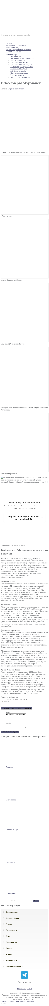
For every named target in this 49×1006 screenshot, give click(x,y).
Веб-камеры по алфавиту (16, 45)
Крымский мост (12, 918)
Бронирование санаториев (21, 65)
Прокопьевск (11, 930)
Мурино (9, 954)
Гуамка (9, 924)
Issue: (8, 712)
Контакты (21, 988)
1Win (29, 988)
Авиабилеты (15, 56)
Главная (9, 43)
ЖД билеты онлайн (18, 71)
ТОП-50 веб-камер (13, 52)
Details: (8, 723)
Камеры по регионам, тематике (18, 50)
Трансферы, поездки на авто (21, 67)
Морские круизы (17, 75)
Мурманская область (16, 89)
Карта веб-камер (12, 48)
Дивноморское (12, 912)
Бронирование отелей (19, 62)
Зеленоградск (11, 960)
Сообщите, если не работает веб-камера (16, 708)
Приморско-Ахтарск (14, 966)
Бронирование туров (18, 69)
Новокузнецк (11, 942)
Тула (8, 936)
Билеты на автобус (18, 60)
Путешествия (11, 54)
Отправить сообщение (10, 732)
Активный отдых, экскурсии (22, 58)
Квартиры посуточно (19, 73)
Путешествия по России (20, 77)
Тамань (9, 948)
